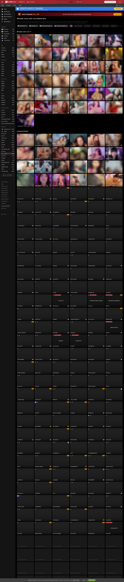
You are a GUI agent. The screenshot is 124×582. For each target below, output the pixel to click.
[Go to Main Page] (11, 2)
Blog (2, 184)
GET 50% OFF (117, 14)
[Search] (74, 2)
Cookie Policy (76, 580)
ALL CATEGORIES (8, 175)
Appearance (22, 25)
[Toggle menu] (2, 2)
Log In (120, 2)
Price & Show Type (46, 25)
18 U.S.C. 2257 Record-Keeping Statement (6, 206)
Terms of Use (4, 196)
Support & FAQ (4, 186)
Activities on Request (61, 25)
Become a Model (4, 199)
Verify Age (118, 8)
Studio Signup (4, 201)
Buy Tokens (3, 208)
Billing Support (4, 188)
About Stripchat (4, 181)
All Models (3, 203)
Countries (34, 25)
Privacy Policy (4, 194)
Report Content (4, 190)
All (71, 25)
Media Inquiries (4, 192)
